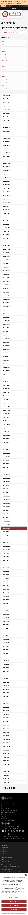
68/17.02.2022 (6, 542)
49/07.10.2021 (6, 610)
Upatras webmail (5, 847)
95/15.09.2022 (6, 446)
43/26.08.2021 (6, 632)
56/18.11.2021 (6, 585)
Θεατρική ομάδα (5, 808)
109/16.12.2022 (6, 396)
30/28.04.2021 (6, 678)
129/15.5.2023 (6, 324)
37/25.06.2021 (6, 653)
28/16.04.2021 (6, 685)
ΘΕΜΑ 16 (4, 66)
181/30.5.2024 (6, 138)
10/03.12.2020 (6, 750)
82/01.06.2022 (6, 492)
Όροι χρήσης (4, 836)
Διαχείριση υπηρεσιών (13, 897)
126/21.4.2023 (6, 335)
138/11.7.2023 (6, 292)
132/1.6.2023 (6, 313)
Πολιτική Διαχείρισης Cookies (8, 913)
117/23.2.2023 (6, 367)
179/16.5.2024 (6, 145)
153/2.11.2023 (6, 238)
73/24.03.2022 (6, 524)
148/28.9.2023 (6, 256)
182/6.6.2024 (6, 134)
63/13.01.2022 (6, 560)
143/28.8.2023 (6, 274)
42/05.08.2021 (6, 635)
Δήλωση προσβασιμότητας (20, 838)
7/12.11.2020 (6, 760)
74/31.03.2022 (6, 521)
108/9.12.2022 (6, 399)
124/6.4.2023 (6, 342)
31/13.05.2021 (6, 675)
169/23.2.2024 (6, 181)
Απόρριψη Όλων (14, 905)
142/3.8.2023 (6, 277)
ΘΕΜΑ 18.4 (4, 88)
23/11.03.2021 (6, 703)
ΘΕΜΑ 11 (4, 63)
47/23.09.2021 (6, 617)
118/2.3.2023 (6, 363)
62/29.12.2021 (6, 564)
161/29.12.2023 (6, 209)
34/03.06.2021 (6, 664)
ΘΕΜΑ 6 (4, 48)
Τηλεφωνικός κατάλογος (7, 864)
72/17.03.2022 (6, 528)
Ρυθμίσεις (14, 909)
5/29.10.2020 (6, 768)
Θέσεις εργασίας (5, 818)
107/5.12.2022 (6, 403)
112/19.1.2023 (6, 385)
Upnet (2, 854)
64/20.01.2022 (6, 556)
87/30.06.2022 (6, 474)
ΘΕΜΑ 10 (4, 60)
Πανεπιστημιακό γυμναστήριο (8, 804)
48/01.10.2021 (6, 614)
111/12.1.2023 (6, 388)
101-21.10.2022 (6, 424)
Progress (3, 849)
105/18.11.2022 (6, 410)
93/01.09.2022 (6, 453)
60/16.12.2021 (6, 571)
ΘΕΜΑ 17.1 (4, 70)
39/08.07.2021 (6, 646)
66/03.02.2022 (6, 549)
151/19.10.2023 (6, 245)
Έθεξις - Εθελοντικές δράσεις (8, 812)
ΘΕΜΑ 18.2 (4, 82)
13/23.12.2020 (6, 739)
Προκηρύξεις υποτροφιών (7, 820)
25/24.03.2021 (6, 696)
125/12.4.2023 (6, 338)
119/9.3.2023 (6, 360)
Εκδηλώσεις (4, 816)
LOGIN (3, 5)
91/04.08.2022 (6, 460)
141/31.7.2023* (6, 281)
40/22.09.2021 (6, 642)
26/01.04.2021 (6, 692)
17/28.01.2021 (6, 725)
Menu (14, 8)
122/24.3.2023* (6, 349)
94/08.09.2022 (6, 449)
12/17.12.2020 (6, 743)
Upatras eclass (4, 851)
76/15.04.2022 (6, 514)
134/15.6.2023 (6, 306)
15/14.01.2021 (6, 732)
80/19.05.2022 (6, 499)
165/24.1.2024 (6, 195)
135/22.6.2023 (6, 302)
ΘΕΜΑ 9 (4, 57)
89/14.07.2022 (6, 467)
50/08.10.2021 (6, 607)
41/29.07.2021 (6, 639)
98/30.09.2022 (6, 435)
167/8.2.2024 (6, 188)
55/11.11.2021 (6, 589)
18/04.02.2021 (6, 721)
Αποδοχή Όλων (14, 901)
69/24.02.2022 (6, 539)
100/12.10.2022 (6, 428)
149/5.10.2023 (6, 252)
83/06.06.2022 (6, 489)
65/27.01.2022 (6, 553)
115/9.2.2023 (6, 374)
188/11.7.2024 (6, 113)
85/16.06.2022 (6, 481)
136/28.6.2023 (6, 299)
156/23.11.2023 (6, 227)
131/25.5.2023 (6, 317)
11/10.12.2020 (6, 746)
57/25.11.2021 (6, 582)
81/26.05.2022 (6, 496)
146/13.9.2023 (6, 263)
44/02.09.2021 (6, 628)
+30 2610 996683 (16, 828)
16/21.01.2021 (6, 728)
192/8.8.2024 (6, 99)
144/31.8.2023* (6, 270)
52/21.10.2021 (6, 599)
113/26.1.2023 (6, 381)
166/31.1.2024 (6, 192)
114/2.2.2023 (6, 378)
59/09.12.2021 (6, 574)
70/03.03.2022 (6, 535)
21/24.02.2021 (6, 710)
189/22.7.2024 (6, 109)
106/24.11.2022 (6, 406)
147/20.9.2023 (6, 260)
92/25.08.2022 (6, 456)
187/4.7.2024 (6, 116)
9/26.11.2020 (6, 753)
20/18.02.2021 (6, 714)
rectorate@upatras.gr (6, 828)
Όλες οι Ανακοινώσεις (6, 814)
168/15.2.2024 (6, 184)
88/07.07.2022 (6, 471)
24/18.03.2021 (6, 700)
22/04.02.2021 (6, 707)
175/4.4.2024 (6, 159)
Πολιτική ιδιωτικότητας (20, 913)
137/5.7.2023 (6, 295)
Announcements (5, 861)
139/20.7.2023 (6, 288)
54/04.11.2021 (6, 592)
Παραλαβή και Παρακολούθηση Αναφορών (11, 871)
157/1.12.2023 (6, 224)
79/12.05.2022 (6, 503)
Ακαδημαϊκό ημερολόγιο (7, 857)
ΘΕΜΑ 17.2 (4, 73)
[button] (26, 874)
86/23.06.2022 (6, 478)
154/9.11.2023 (6, 234)
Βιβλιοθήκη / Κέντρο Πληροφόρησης (10, 803)
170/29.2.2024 (6, 177)
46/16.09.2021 (6, 621)
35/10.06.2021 (6, 660)
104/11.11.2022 (6, 413)
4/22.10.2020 (6, 771)
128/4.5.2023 (6, 328)
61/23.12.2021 (6, 567)
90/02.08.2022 (6, 463)
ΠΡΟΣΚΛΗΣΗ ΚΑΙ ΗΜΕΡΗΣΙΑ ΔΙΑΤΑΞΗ (11, 32)
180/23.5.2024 (6, 141)
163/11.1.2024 (6, 202)
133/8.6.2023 (6, 310)
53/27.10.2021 (6, 596)
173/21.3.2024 (6, 167)
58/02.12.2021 (6, 578)
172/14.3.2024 (6, 170)
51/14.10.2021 (6, 603)
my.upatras (3, 853)
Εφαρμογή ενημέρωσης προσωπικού (10, 863)
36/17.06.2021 (6, 657)
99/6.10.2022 (6, 431)
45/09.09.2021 (6, 625)
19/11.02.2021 (6, 718)
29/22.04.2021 (6, 682)
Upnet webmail (4, 845)
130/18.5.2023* (6, 320)
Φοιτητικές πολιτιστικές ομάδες (9, 810)
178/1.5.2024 (6, 149)
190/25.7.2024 (6, 106)
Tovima (2, 859)
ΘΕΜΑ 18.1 (4, 79)
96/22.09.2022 (6, 442)
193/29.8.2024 (6, 95)
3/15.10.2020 (6, 775)
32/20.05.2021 (6, 671)
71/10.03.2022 (6, 531)
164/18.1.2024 (6, 199)
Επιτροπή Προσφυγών (6, 869)
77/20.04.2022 (6, 510)
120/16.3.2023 (6, 356)
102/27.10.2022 (6, 421)
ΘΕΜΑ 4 (4, 41)
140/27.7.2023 (6, 285)
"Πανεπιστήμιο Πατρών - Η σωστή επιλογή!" (11, 3)
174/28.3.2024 (6, 163)
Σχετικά (17, 836)
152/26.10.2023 (6, 242)
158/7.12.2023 (6, 220)
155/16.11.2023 (6, 231)
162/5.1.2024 (6, 206)
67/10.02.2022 (6, 546)
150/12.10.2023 (6, 249)
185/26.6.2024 (6, 124)
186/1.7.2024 (6, 120)
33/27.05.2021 (6, 667)
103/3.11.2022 (6, 417)
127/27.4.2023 (6, 331)
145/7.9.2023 (6, 267)
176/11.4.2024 (6, 156)
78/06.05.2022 (6, 506)
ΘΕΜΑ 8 (4, 54)
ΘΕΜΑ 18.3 (4, 85)
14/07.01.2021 (6, 735)
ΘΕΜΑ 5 (4, 44)
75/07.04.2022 (6, 517)
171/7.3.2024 (6, 174)
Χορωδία (3, 806)
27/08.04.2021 (6, 689)
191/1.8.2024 (6, 102)
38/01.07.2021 (6, 650)
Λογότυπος (11, 836)
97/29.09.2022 (6, 438)
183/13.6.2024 (6, 131)
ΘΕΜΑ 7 (4, 51)
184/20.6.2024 (6, 127)
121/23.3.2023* (6, 353)
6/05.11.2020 (6, 764)
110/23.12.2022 (6, 392)
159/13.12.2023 (6, 217)
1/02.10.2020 (6, 782)
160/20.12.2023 (6, 213)
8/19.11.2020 (6, 757)
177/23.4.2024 (6, 152)
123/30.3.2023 (6, 345)
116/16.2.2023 (6, 370)
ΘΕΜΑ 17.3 (4, 76)
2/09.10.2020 (6, 778)
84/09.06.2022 (6, 485)
